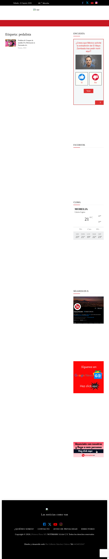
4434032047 (79, 544)
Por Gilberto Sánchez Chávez (58, 544)
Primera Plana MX (39, 534)
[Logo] (54, 12)
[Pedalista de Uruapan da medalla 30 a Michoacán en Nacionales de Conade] (10, 43)
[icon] (82, 3)
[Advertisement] (88, 125)
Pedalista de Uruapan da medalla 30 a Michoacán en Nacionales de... (26, 42)
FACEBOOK (79, 145)
